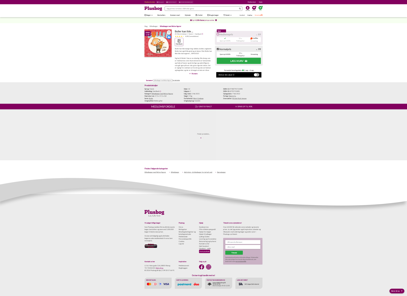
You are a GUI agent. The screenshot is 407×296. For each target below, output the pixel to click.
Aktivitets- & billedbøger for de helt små (198, 172)
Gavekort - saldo (205, 248)
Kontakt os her (204, 244)
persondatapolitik (241, 261)
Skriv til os (159, 268)
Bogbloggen (183, 268)
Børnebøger (221, 172)
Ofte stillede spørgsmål (207, 229)
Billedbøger (154, 26)
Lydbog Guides (204, 237)
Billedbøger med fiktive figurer (170, 26)
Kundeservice (204, 227)
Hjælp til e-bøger (205, 232)
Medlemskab (252, 2)
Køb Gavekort (204, 246)
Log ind (181, 244)
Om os (181, 227)
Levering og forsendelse (207, 239)
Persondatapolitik (185, 239)
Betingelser (183, 229)
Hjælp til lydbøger (205, 234)
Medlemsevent (184, 265)
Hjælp (260, 2)
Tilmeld (234, 253)
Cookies (181, 241)
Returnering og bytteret (207, 241)
